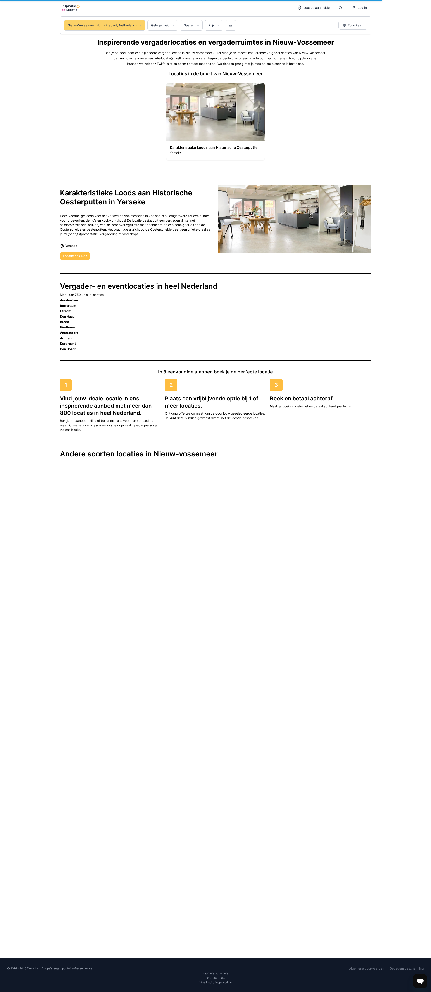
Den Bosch (68, 349)
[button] (215, 121)
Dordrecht (68, 343)
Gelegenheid (160, 25)
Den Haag (67, 316)
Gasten (189, 25)
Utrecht (65, 311)
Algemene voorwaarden (366, 968)
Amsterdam (69, 300)
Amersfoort (69, 333)
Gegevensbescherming (407, 968)
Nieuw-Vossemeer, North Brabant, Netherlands (102, 25)
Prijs (211, 25)
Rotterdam (68, 305)
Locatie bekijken (75, 256)
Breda (64, 322)
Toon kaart (356, 25)
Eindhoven (68, 327)
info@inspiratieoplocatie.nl (215, 982)
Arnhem (66, 338)
